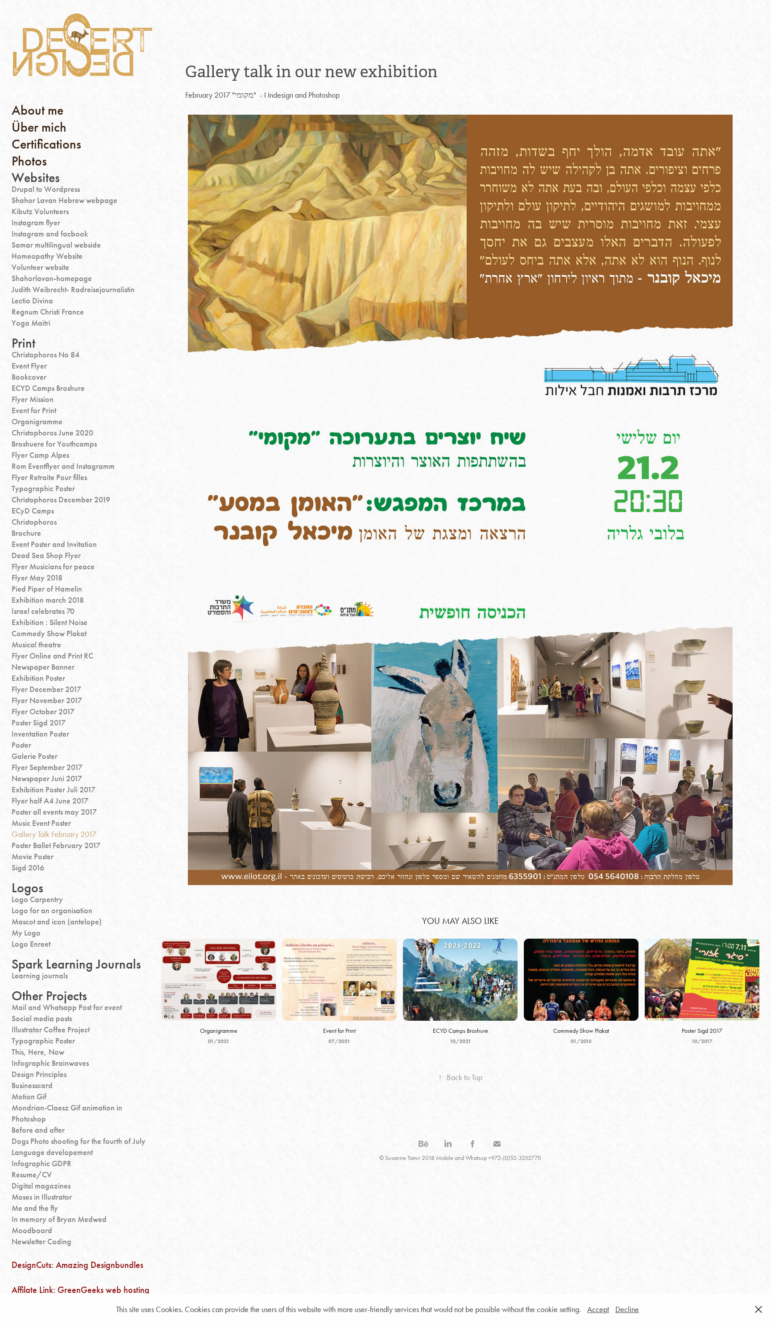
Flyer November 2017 (47, 700)
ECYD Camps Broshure (48, 388)
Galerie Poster (35, 756)
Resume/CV (32, 1175)
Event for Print (34, 410)
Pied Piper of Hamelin (47, 589)
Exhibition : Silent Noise (49, 622)
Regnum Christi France (48, 312)
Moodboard (32, 1230)
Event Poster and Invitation (54, 544)
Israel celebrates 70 (43, 611)
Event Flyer (29, 366)
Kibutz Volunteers (40, 211)
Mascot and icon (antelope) (57, 922)
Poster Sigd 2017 (39, 723)
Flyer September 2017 (47, 767)
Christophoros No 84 (45, 355)
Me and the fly (35, 1208)
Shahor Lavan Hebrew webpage (64, 200)
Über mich (39, 127)
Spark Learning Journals (76, 964)
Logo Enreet (31, 944)
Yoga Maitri (31, 323)
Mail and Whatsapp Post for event (67, 1007)
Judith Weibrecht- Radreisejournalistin (73, 289)
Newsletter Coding (41, 1241)
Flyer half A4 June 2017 (50, 801)
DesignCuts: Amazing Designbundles (77, 1264)
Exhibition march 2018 (48, 600)
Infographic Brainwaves (50, 1063)
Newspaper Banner (43, 667)
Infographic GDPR (41, 1163)
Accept (598, 1309)
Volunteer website (40, 267)
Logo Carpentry (37, 899)
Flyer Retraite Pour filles (49, 477)
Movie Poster (33, 856)
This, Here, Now (38, 1052)
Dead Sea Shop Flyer (46, 555)
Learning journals (40, 976)
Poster (21, 745)
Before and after (38, 1130)
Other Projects (49, 996)
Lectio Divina (32, 301)
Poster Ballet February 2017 (56, 845)
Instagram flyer (36, 223)
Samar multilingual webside (56, 245)
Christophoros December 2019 (61, 500)
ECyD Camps (33, 511)
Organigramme (37, 421)
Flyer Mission (33, 399)
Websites (36, 178)
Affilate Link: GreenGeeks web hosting (80, 1289)
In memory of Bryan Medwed (59, 1219)
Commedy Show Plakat (49, 633)
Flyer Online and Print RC (52, 656)
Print (23, 343)
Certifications (46, 144)
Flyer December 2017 (46, 689)
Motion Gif (29, 1096)
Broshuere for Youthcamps (54, 444)
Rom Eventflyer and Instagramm (63, 466)
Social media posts (42, 1018)
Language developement (52, 1152)
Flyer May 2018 (37, 578)
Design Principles (39, 1074)
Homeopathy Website (47, 256)
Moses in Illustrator (42, 1197)
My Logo (26, 933)
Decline (627, 1309)
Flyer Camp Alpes (40, 455)
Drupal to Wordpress (46, 189)
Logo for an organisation (52, 910)
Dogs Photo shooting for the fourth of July (78, 1141)
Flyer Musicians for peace (53, 566)
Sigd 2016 (28, 868)
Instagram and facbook (50, 234)
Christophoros (34, 522)
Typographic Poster (43, 488)
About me (37, 110)
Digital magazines (41, 1186)
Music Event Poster (41, 823)
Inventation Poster (40, 734)
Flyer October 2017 (43, 711)
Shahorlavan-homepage (52, 278)
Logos (27, 888)
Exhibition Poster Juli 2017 (53, 790)
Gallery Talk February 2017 (54, 834)
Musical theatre (36, 645)
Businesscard (32, 1085)
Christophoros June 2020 (52, 433)
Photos (29, 161)
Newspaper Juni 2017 (47, 778)
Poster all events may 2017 (54, 812)
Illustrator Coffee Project (51, 1030)
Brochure (26, 533)
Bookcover (29, 377)
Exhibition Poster (38, 678)
